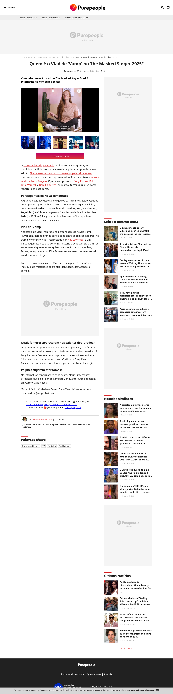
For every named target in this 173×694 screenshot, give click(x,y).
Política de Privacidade (72, 674)
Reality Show (64, 446)
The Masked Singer (30, 446)
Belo (91, 181)
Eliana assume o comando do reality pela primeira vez (61, 173)
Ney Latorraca (76, 239)
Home (23, 57)
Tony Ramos (81, 181)
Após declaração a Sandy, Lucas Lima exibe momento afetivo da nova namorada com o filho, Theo (134, 281)
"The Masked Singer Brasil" (39, 165)
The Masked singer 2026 (65, 57)
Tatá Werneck (28, 185)
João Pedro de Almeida (42, 419)
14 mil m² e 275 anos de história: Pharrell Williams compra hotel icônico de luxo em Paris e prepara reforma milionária (135, 620)
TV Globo (52, 446)
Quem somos (94, 674)
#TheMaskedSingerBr (37, 404)
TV (53, 57)
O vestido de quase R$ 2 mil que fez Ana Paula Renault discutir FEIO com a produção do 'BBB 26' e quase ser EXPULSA (135, 475)
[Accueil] (87, 7)
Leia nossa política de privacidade (140, 690)
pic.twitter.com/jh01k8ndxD (63, 404)
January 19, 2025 (73, 407)
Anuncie (108, 674)
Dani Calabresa (47, 185)
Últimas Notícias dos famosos (39, 57)
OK (157, 690)
